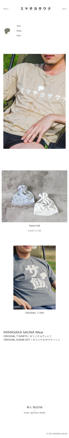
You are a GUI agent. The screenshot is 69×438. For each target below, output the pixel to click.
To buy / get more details (34, 413)
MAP (64, 9)
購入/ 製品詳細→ (34, 408)
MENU (6, 9)
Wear (19, 30)
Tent (19, 26)
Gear (19, 35)
